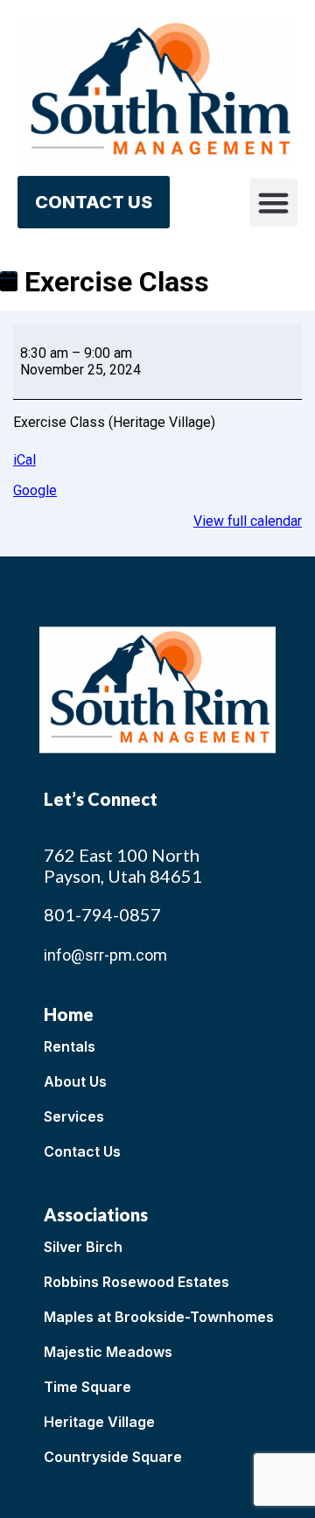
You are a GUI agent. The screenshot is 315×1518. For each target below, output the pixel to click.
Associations (96, 1214)
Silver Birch (83, 1247)
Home (69, 1014)
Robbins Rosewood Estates (136, 1282)
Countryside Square (113, 1457)
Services (74, 1116)
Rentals (69, 1046)
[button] (273, 202)
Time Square (87, 1387)
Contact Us (82, 1151)
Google (35, 490)
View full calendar (247, 521)
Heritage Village (99, 1422)
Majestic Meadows (108, 1352)
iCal (24, 459)
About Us (75, 1081)
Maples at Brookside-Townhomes (159, 1317)
